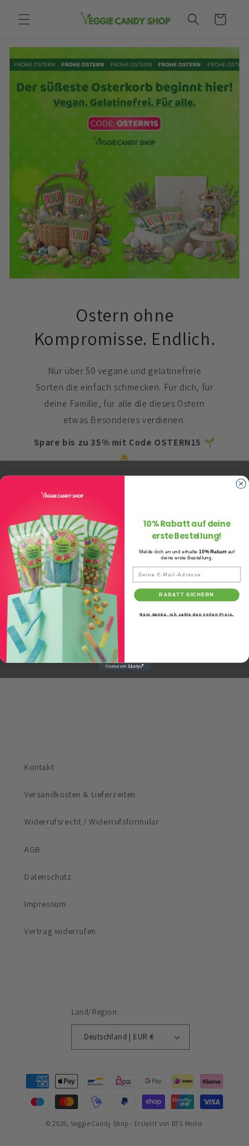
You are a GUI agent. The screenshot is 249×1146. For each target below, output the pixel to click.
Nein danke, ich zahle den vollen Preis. (187, 613)
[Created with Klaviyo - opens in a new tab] (124, 667)
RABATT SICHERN (186, 595)
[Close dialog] (241, 484)
